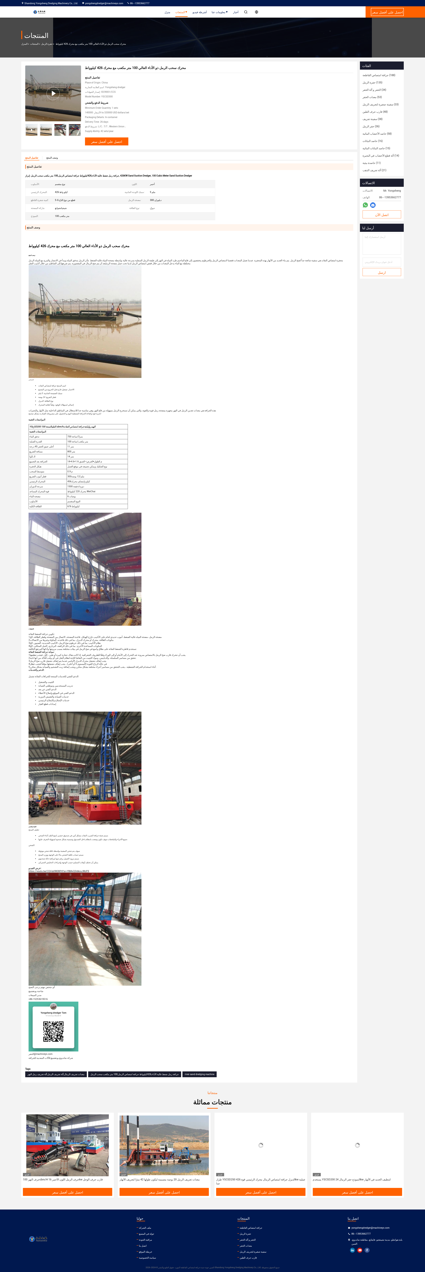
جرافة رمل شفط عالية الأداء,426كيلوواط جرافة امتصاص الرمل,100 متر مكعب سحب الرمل (134, 1074)
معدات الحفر (246, 1245)
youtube (359, 1250)
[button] (78, 129)
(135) (372, 82)
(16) (373, 141)
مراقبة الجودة (145, 1239)
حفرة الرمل (47, 44)
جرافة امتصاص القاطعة (251, 1227)
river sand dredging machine (199, 1074)
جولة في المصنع (146, 1233)
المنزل (24, 44)
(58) (377, 133)
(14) (381, 155)
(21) (374, 170)
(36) (371, 126)
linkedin (352, 1250)
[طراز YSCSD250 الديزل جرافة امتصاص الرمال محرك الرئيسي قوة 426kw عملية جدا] (143, 1145)
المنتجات (180, 12)
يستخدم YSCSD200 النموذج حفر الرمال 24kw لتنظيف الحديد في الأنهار (234, 1179)
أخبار (235, 12)
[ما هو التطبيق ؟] (365, 205)
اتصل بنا (143, 1245)
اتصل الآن (382, 214)
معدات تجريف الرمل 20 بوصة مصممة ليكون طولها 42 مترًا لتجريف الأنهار (42, 1179)
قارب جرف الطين (248, 1257)
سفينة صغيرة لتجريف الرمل (253, 1251)
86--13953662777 (139, 3)
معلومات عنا (218, 12)
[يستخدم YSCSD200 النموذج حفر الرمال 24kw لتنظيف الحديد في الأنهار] (239, 1145)
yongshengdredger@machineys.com (104, 3)
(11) (372, 163)
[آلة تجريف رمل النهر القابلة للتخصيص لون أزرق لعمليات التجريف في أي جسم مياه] (336, 1145)
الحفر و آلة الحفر (248, 1239)
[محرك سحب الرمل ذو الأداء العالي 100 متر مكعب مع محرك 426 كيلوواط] (53, 93)
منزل (167, 12)
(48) (375, 111)
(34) (374, 89)
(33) (381, 104)
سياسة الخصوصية (147, 1257)
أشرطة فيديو (200, 12)
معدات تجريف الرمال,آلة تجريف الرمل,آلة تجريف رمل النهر (56, 1074)
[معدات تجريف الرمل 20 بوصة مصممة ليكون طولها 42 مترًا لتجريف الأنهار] (46, 1145)
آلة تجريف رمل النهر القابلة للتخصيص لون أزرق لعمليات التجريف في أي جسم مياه (334, 1181)
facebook (367, 1250)
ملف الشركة (145, 1227)
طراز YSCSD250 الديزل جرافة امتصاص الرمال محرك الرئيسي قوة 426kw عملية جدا (143, 1181)
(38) (372, 119)
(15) (376, 148)
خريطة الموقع (145, 1251)
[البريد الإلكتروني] (373, 205)
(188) (379, 75)
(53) (372, 97)
